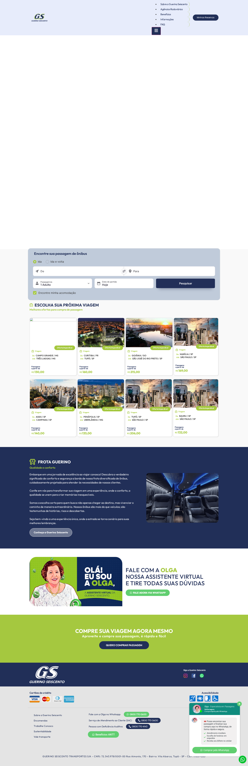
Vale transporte (42, 736)
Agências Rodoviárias (171, 9)
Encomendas (40, 720)
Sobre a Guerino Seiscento (173, 4)
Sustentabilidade (42, 731)
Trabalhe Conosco (43, 725)
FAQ (162, 24)
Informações (167, 19)
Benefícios (165, 14)
